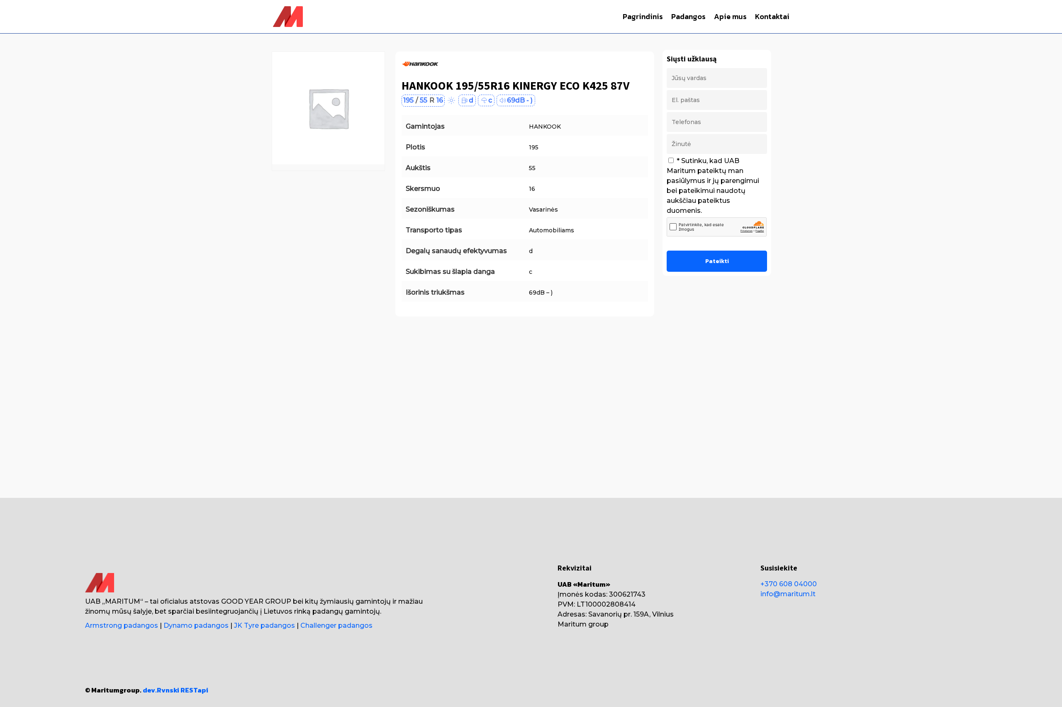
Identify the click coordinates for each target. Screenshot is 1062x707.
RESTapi (194, 690)
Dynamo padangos (196, 625)
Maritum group (583, 624)
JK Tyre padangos (264, 625)
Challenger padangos (336, 625)
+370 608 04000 (788, 584)
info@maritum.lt (788, 594)
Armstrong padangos (121, 625)
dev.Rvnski (161, 690)
